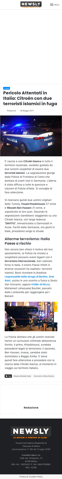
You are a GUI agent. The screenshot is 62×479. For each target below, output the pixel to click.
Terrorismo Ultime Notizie (44, 376)
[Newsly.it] (31, 4)
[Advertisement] (31, 46)
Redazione (11, 111)
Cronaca (6, 88)
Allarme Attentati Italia (22, 376)
